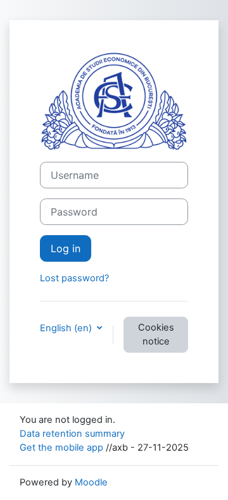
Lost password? (74, 278)
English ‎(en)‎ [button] (67, 328)
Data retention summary (72, 433)
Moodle (91, 482)
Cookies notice (156, 334)
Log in (65, 248)
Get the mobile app (61, 447)
